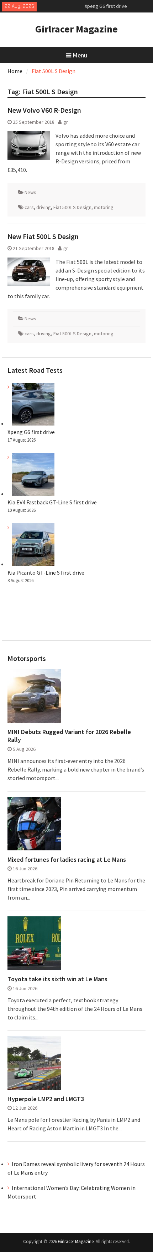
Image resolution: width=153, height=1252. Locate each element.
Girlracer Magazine (76, 28)
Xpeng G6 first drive (106, 6)
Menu (80, 55)
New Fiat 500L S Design (43, 236)
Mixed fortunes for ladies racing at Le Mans (66, 860)
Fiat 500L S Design (72, 207)
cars (29, 207)
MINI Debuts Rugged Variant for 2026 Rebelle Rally (69, 735)
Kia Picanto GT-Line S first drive (45, 572)
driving (43, 207)
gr (65, 122)
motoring (104, 207)
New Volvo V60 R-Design (44, 110)
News (30, 192)
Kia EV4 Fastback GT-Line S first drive (52, 502)
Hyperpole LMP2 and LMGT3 (45, 1099)
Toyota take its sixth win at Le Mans (57, 979)
